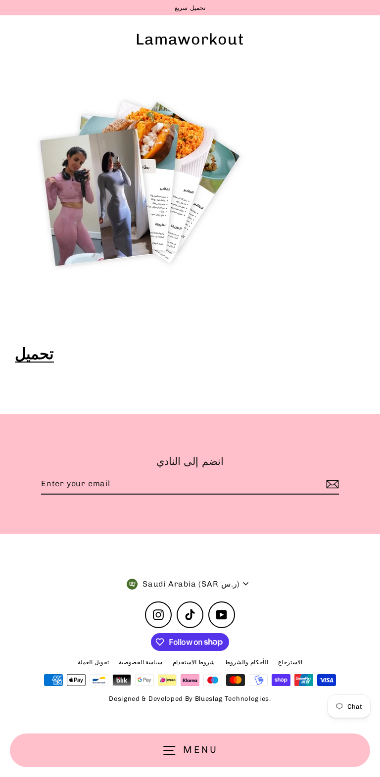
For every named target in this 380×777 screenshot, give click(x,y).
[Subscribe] (331, 484)
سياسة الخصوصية (141, 662)
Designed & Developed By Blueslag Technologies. (190, 698)
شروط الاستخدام (194, 662)
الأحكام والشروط (246, 662)
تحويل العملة (93, 662)
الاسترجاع (290, 662)
